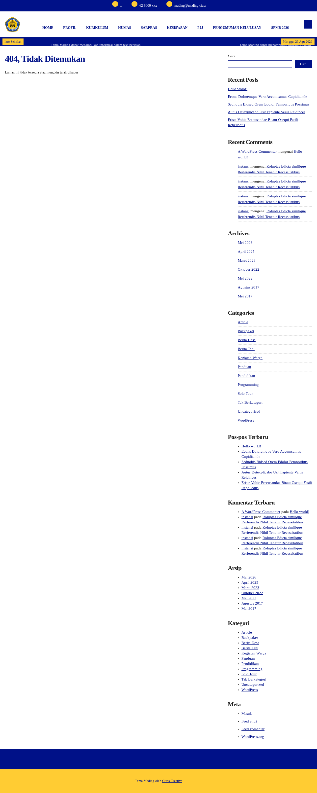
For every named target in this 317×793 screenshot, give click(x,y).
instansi (243, 166)
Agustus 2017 (248, 287)
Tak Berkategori (250, 402)
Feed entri (249, 721)
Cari (231, 56)
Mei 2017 (245, 296)
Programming (248, 385)
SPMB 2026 (280, 28)
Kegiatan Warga (250, 358)
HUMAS (124, 28)
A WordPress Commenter (257, 151)
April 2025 (246, 251)
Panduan (244, 367)
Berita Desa (247, 340)
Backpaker (246, 331)
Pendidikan (246, 376)
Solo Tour (245, 394)
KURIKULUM (97, 28)
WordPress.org (252, 737)
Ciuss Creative (172, 781)
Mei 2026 (245, 243)
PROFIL (69, 28)
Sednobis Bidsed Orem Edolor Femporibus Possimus (268, 104)
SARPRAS (149, 28)
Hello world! (237, 89)
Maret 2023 (247, 260)
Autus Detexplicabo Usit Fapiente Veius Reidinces (266, 112)
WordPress (246, 420)
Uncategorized (249, 411)
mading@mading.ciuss (190, 5)
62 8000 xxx (148, 5)
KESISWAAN (177, 28)
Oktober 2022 (248, 269)
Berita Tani (246, 349)
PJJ (200, 28)
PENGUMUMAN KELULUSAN (237, 28)
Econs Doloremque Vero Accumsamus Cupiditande (267, 97)
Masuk (246, 714)
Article (243, 322)
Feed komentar (252, 729)
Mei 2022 (245, 278)
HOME (47, 28)
